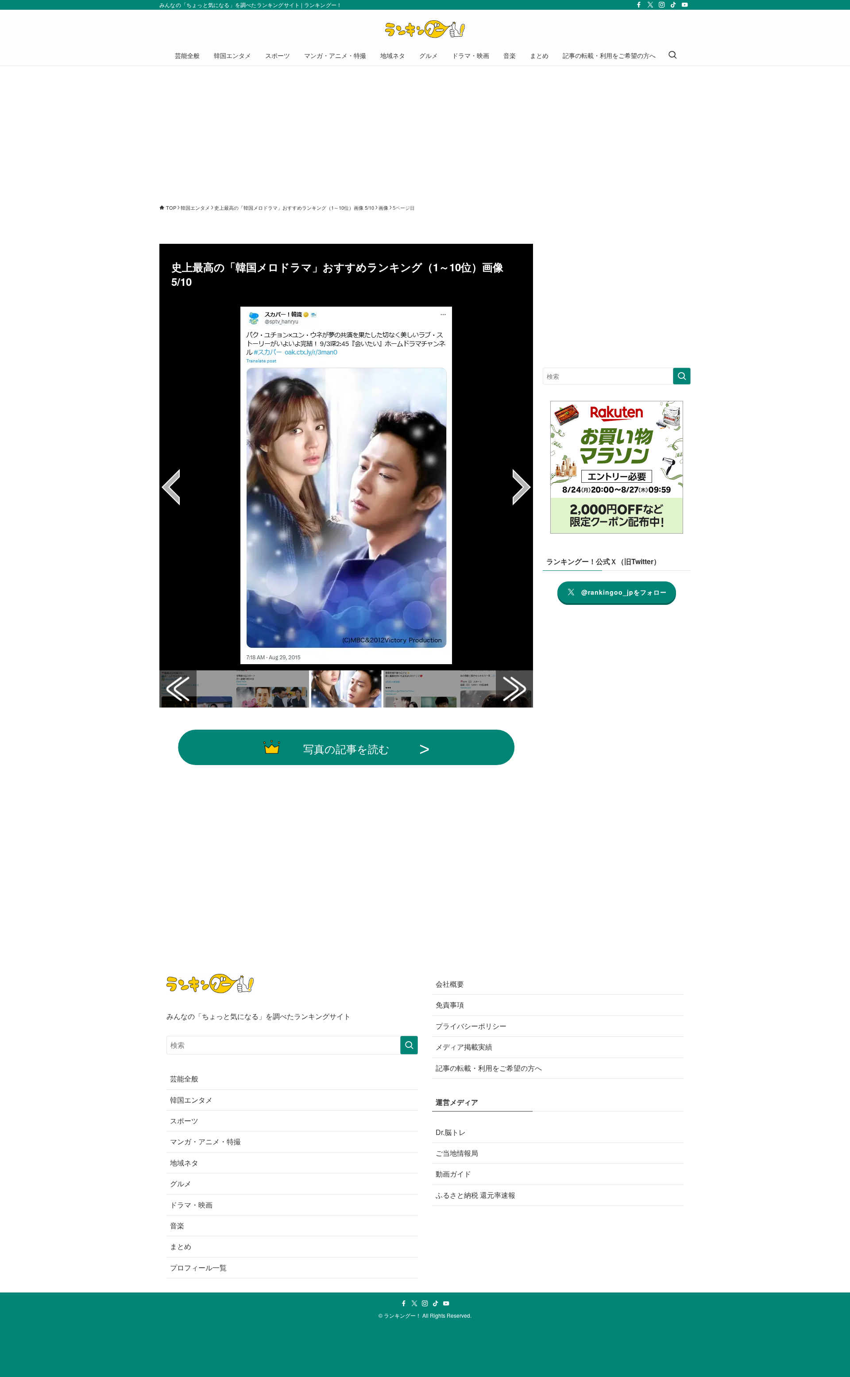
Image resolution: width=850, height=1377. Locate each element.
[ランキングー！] (425, 29)
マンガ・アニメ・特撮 (205, 1141)
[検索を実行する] (682, 376)
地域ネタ (184, 1163)
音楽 (177, 1225)
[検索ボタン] (672, 55)
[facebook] (639, 5)
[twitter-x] (650, 5)
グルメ (180, 1183)
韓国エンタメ (191, 1100)
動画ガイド (453, 1174)
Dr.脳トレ (451, 1132)
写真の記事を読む (346, 748)
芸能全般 (184, 1078)
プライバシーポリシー (471, 1026)
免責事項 (450, 1005)
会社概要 (450, 984)
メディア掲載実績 (464, 1047)
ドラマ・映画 (191, 1205)
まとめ (180, 1246)
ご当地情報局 (457, 1153)
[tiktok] (673, 5)
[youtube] (685, 5)
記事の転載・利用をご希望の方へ (489, 1068)
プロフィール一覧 (198, 1267)
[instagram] (662, 5)
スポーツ (184, 1120)
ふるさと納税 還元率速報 (475, 1195)
